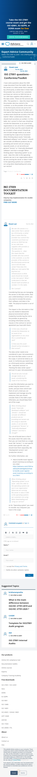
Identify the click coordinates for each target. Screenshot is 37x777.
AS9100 (4, 720)
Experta (4, 672)
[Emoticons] (27, 532)
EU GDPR (5, 697)
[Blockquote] (23, 532)
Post (29, 575)
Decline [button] (23, 773)
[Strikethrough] (13, 532)
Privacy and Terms (21, 566)
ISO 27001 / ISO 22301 (9, 685)
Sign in (26, 523)
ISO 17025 (5, 724)
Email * (6, 555)
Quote (7, 515)
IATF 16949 (5, 716)
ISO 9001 (5, 700)
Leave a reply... (11, 537)
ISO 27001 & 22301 (13, 55)
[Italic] (9, 532)
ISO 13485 (5, 704)
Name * (6, 545)
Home (4, 55)
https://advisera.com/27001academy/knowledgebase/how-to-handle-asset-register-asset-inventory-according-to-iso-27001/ (23, 470)
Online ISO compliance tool (11, 660)
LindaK (11, 616)
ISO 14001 (5, 708)
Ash (10, 633)
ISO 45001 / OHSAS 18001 (10, 712)
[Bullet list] (16, 532)
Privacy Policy (16, 760)
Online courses (7, 668)
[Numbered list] (20, 532)
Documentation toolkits (9, 664)
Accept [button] (14, 773)
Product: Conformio (14, 171)
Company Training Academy (11, 676)
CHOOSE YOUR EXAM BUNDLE (18, 37)
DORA (4, 693)
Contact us (5, 741)
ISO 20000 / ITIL (7, 728)
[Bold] (6, 532)
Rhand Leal (13, 224)
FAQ (3, 745)
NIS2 (3, 689)
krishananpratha (16, 592)
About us (5, 737)
